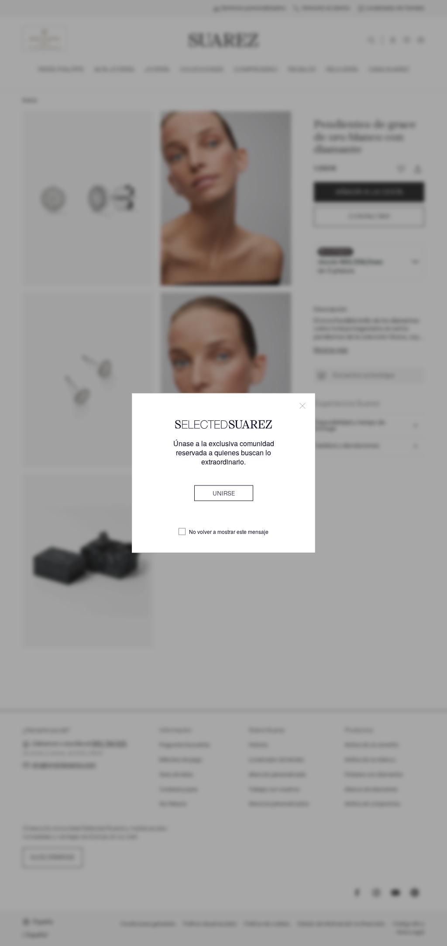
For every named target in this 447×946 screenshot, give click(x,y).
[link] (223, 493)
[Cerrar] (302, 405)
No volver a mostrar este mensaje (228, 531)
